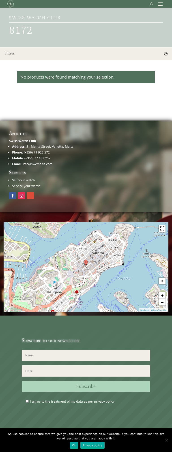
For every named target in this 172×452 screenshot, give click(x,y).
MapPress (144, 310)
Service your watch (26, 186)
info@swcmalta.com (37, 164)
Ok (74, 445)
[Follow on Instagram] (21, 195)
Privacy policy (92, 445)
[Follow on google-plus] (30, 195)
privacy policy (104, 401)
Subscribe (86, 386)
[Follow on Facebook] (12, 195)
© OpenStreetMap (159, 310)
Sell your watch (23, 180)
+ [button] (162, 295)
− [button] (162, 302)
